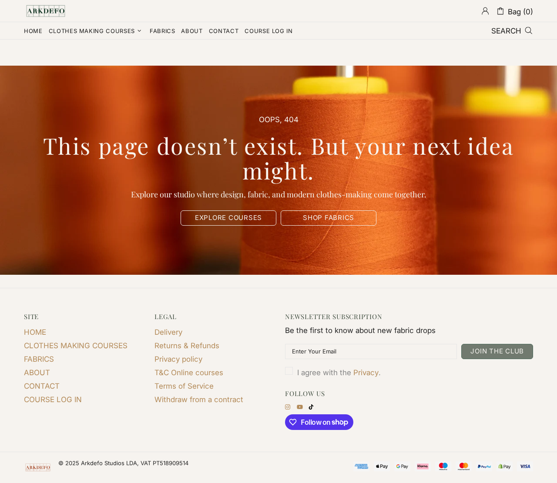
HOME (35, 332)
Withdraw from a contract (198, 399)
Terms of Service (184, 386)
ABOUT (37, 372)
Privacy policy (178, 359)
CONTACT (42, 386)
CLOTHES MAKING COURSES (76, 345)
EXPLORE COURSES (228, 217)
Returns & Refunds (186, 345)
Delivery (168, 332)
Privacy (366, 372)
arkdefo (45, 11)
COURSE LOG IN (53, 399)
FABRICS (39, 359)
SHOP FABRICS (328, 217)
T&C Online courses (188, 372)
